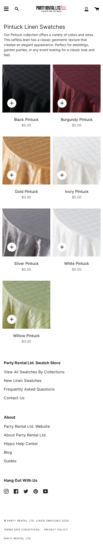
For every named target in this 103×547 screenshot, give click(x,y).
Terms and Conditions (22, 529)
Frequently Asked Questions (29, 389)
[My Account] (86, 9)
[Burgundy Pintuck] (77, 89)
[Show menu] (6, 9)
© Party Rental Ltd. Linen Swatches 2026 (36, 520)
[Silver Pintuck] (26, 232)
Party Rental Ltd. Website (27, 426)
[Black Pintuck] (26, 89)
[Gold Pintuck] (26, 160)
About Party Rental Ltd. (25, 435)
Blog (8, 452)
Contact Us (14, 397)
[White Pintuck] (77, 232)
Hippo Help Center (21, 443)
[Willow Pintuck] (26, 305)
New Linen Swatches (22, 380)
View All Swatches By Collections (34, 371)
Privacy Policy (56, 529)
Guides (10, 460)
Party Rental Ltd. (18, 538)
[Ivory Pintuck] (77, 160)
